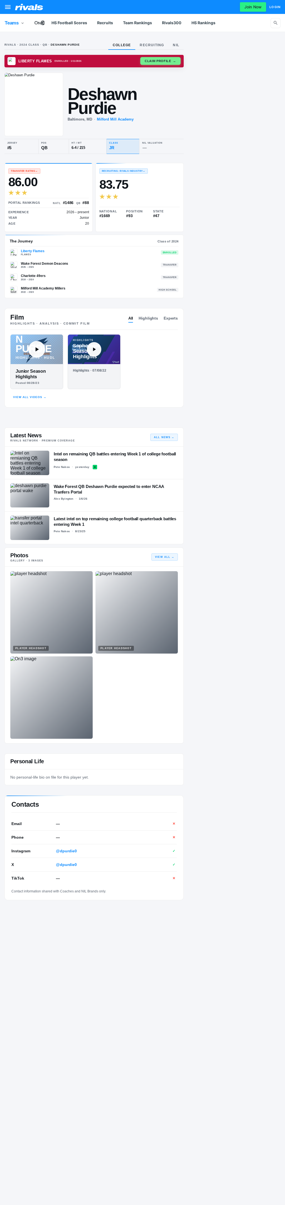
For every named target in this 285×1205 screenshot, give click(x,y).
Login (275, 7)
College (122, 45)
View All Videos (29, 397)
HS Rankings (203, 22)
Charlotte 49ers (33, 276)
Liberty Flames (33, 251)
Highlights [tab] (148, 318)
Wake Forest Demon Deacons (44, 264)
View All (164, 557)
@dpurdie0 (66, 851)
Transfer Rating (24, 171)
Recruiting (152, 45)
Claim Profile (160, 61)
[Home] (29, 7)
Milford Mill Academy (115, 119)
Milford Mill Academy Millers (43, 288)
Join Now (253, 6)
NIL (176, 45)
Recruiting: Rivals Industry (123, 171)
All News (164, 437)
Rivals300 (171, 22)
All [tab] (130, 318)
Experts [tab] (171, 318)
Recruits (105, 22)
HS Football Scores (69, 22)
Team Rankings (137, 22)
